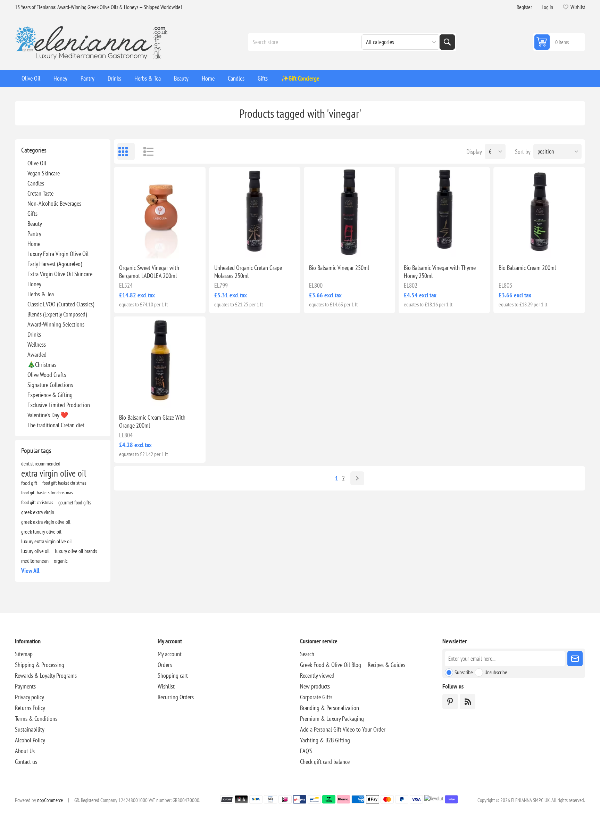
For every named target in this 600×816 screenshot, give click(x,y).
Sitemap (24, 654)
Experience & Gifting (50, 395)
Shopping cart (173, 675)
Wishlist (166, 686)
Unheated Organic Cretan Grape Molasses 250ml (248, 272)
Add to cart (174, 247)
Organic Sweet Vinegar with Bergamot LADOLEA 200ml (149, 272)
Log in (547, 6)
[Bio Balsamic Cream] (539, 212)
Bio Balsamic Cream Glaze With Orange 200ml (152, 421)
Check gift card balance (325, 762)
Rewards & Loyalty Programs (46, 675)
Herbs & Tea (40, 294)
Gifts (32, 213)
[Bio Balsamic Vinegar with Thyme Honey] (444, 212)
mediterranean (35, 560)
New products (315, 686)
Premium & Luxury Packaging (332, 719)
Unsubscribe (495, 672)
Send (575, 658)
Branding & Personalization (329, 708)
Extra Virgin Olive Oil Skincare (59, 274)
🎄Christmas (41, 365)
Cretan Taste (40, 193)
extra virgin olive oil (53, 473)
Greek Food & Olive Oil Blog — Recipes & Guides (352, 665)
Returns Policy (30, 708)
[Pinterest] (450, 701)
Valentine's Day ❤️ (47, 415)
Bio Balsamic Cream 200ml (527, 268)
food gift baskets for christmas (47, 492)
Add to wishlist (129, 247)
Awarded (37, 354)
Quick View (144, 247)
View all (30, 571)
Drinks (34, 334)
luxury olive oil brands (76, 550)
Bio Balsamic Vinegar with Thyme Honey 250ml (440, 272)
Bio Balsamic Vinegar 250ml (339, 268)
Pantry (34, 234)
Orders (165, 665)
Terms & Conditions (36, 719)
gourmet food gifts (74, 502)
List (145, 151)
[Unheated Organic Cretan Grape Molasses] (254, 212)
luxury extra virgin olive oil (46, 541)
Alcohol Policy (30, 740)
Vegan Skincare (43, 173)
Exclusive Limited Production (58, 405)
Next (357, 478)
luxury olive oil (35, 550)
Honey (34, 284)
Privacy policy (29, 697)
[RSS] (467, 701)
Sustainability (29, 729)
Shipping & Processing (39, 665)
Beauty (34, 224)
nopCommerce (50, 800)
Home (33, 244)
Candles (35, 183)
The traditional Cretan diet (55, 425)
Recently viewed (317, 675)
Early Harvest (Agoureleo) (54, 264)
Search (447, 42)
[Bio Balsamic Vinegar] (349, 212)
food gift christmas (37, 502)
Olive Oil (36, 163)
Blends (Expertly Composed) (57, 314)
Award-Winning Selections (55, 324)
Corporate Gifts (316, 697)
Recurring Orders (176, 697)
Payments (25, 686)
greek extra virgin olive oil (45, 521)
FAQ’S (306, 751)
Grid (126, 151)
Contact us (26, 762)
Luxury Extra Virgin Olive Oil (58, 254)
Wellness (36, 344)
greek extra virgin (37, 512)
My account (170, 654)
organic (61, 560)
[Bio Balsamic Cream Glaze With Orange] (159, 362)
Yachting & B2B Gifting (325, 740)
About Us (25, 751)
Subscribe (464, 672)
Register (524, 6)
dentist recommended (40, 463)
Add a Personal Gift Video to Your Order (342, 729)
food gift (29, 482)
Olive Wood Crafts (46, 375)
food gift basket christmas (64, 482)
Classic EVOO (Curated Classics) (60, 304)
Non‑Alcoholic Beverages (54, 203)
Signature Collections (50, 385)
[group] (159, 212)
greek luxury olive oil (41, 531)
